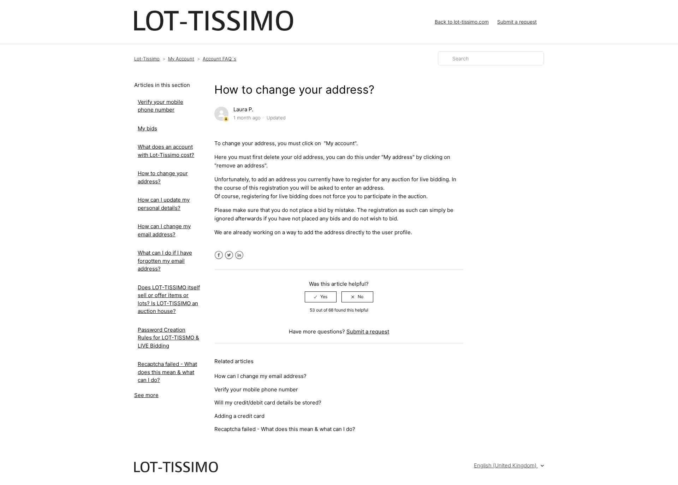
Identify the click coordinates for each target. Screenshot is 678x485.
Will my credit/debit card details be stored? (267, 402)
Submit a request (517, 22)
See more (146, 395)
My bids (147, 128)
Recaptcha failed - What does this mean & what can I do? (167, 372)
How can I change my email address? (164, 230)
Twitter (229, 255)
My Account (181, 58)
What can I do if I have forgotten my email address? (165, 260)
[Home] (213, 28)
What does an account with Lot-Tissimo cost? (166, 150)
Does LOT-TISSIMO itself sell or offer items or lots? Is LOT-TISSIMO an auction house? (169, 299)
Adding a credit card (239, 416)
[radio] (321, 296)
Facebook (218, 255)
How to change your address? (163, 177)
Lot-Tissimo (147, 58)
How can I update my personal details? (164, 203)
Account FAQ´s (219, 58)
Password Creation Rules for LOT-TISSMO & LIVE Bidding (168, 337)
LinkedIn (239, 255)
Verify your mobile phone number (160, 106)
